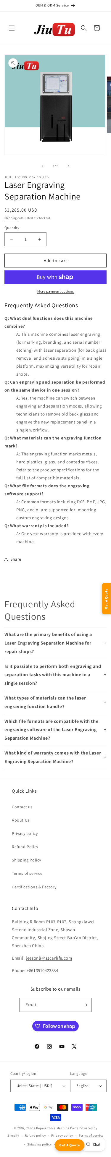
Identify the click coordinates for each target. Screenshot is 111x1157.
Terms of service (27, 873)
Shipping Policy (26, 860)
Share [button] (15, 559)
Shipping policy (39, 1144)
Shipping (10, 218)
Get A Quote (69, 1145)
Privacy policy (25, 833)
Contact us (22, 806)
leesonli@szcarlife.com (49, 958)
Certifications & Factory (34, 887)
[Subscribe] (84, 1005)
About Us (21, 820)
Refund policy (35, 1135)
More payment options (55, 291)
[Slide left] (42, 166)
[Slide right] (68, 166)
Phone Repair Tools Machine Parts (52, 1128)
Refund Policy (25, 846)
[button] (11, 28)
